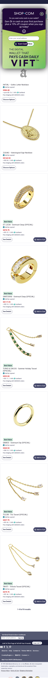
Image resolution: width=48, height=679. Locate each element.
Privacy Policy (5, 670)
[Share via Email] (1, 648)
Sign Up (20, 638)
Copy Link (37, 643)
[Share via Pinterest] (10, 647)
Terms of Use (15, 670)
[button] (7, 655)
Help (10, 651)
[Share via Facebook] (4, 647)
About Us (4, 651)
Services (36, 651)
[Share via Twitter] (7, 647)
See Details (6, 240)
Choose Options (8, 100)
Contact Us (16, 651)
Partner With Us (26, 651)
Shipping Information (26, 670)
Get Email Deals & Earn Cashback (13, 634)
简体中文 (17, 655)
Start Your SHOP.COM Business (12, 659)
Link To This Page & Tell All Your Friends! (16, 643)
